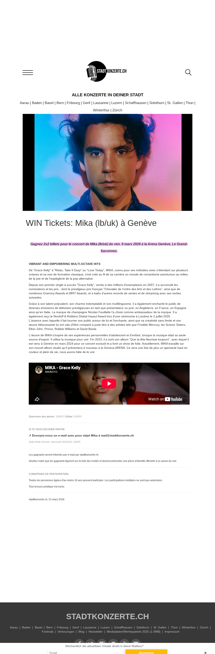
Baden (37, 103)
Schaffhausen (135, 103)
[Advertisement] (109, 558)
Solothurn (156, 103)
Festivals (48, 631)
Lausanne (100, 103)
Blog (81, 631)
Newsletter (96, 631)
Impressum (172, 631)
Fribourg (73, 103)
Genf (86, 103)
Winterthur (101, 110)
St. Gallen (175, 103)
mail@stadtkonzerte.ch (117, 435)
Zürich (117, 110)
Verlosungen (66, 631)
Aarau (24, 103)
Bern (60, 103)
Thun (189, 103)
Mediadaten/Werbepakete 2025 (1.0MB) (133, 631)
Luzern (116, 103)
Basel (49, 103)
